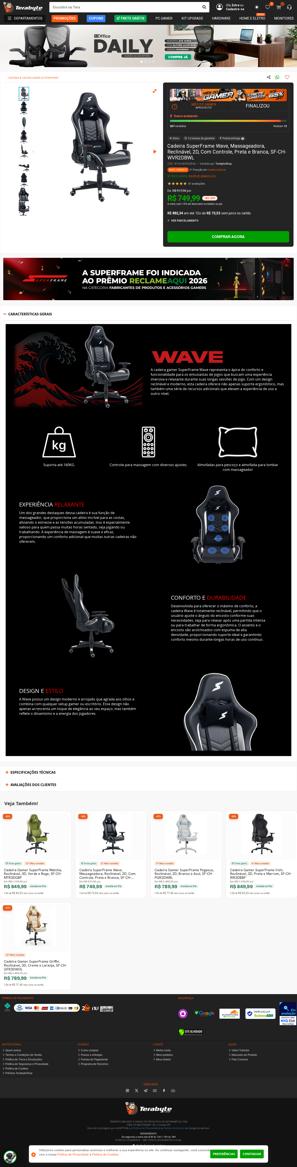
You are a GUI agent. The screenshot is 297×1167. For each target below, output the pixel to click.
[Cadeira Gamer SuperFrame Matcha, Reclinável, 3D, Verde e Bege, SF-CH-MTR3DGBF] (35, 836)
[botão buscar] (204, 7)
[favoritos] (256, 7)
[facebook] (164, 1090)
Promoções (65, 18)
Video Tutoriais (240, 1050)
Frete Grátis (132, 18)
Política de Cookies (16, 1068)
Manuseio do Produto (244, 1054)
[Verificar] (190, 1032)
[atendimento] (289, 7)
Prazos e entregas (91, 1054)
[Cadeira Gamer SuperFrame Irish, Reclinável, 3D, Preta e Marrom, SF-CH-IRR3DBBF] (261, 836)
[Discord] (173, 1090)
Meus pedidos (164, 1054)
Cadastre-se (235, 9)
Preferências (224, 1154)
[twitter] (136, 1090)
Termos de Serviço (174, 1128)
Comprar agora (228, 236)
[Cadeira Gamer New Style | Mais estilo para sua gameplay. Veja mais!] (148, 46)
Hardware (221, 18)
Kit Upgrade (192, 18)
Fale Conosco (240, 1059)
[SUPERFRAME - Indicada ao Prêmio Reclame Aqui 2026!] (148, 299)
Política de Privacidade (145, 1128)
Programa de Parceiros (94, 1064)
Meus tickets (163, 1059)
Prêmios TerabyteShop (18, 1073)
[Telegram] (145, 1090)
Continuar (252, 1154)
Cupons (96, 18)
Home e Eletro (252, 18)
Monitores (284, 18)
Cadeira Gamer (217, 169)
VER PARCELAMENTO (184, 220)
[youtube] (154, 1090)
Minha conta (163, 1050)
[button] (154, 90)
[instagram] (127, 1090)
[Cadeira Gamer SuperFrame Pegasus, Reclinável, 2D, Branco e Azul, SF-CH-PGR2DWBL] (186, 836)
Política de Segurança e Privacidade (26, 1064)
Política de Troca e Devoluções (23, 1059)
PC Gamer (163, 18)
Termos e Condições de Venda (23, 1054)
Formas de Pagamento (94, 1059)
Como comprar (89, 1050)
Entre (235, 5)
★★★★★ (186, 183)
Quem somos (13, 1050)
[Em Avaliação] (288, 1013)
